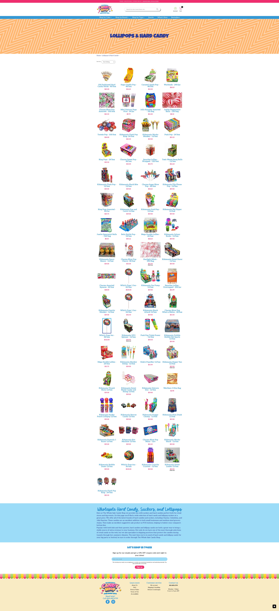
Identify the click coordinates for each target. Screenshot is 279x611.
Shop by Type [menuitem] (137, 17)
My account (154, 585)
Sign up (139, 567)
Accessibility (134, 594)
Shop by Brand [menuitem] (121, 17)
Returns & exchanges (154, 589)
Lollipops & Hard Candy (110, 55)
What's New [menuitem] (162, 17)
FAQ (134, 587)
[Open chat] (274, 606)
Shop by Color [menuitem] (104, 17)
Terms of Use (135, 592)
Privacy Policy (134, 589)
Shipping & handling (154, 587)
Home (99, 55)
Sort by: (99, 61)
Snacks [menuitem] (151, 17)
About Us (134, 585)
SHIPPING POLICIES (151, 1)
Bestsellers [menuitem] (175, 17)
